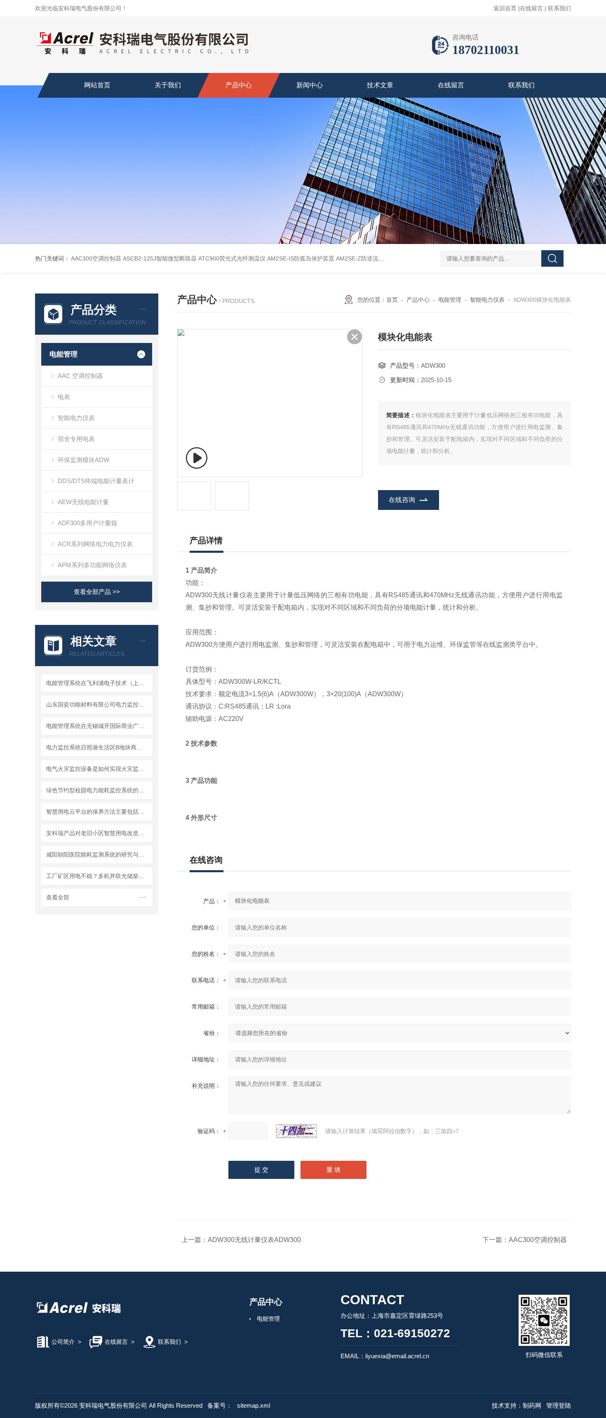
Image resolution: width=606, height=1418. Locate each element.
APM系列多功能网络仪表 (92, 564)
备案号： (219, 1405)
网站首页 (97, 85)
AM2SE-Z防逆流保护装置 (369, 258)
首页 (392, 299)
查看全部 (57, 897)
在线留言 (531, 8)
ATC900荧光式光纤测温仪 (231, 258)
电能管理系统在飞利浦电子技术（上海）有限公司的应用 (98, 683)
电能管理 (63, 354)
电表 (64, 396)
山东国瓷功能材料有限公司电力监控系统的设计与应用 (98, 704)
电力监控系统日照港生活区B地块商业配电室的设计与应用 (98, 747)
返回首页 (505, 8)
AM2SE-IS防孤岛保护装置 (300, 258)
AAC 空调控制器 (80, 375)
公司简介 (63, 1341)
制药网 (532, 1405)
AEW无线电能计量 (83, 501)
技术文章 (380, 85)
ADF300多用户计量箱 (87, 522)
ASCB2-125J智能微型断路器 (160, 258)
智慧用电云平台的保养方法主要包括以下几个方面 (98, 811)
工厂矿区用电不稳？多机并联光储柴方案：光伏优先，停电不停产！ (98, 876)
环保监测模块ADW (83, 459)
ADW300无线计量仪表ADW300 (254, 1239)
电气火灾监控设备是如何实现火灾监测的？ (98, 768)
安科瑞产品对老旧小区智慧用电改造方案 (98, 833)
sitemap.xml (253, 1405)
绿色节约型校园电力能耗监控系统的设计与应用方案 (98, 790)
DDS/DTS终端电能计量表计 (96, 480)
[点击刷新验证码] (296, 1131)
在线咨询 (402, 499)
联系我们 (559, 8)
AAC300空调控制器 (96, 258)
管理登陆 (558, 1405)
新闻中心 (309, 85)
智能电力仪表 (76, 417)
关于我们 (168, 85)
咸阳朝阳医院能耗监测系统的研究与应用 (98, 854)
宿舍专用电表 (76, 438)
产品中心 (238, 85)
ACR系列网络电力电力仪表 (95, 543)
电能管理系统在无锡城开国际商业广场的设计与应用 (98, 726)
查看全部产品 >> (97, 591)
